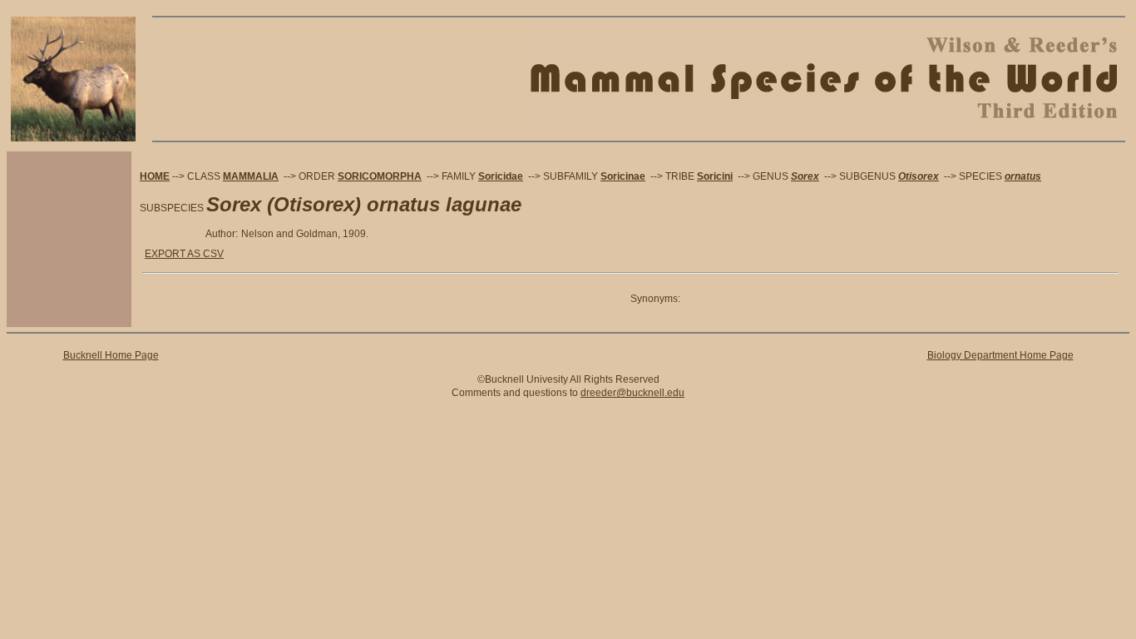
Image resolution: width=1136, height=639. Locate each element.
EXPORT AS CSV (184, 254)
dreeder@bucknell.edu (632, 393)
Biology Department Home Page (1000, 355)
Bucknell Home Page (111, 355)
